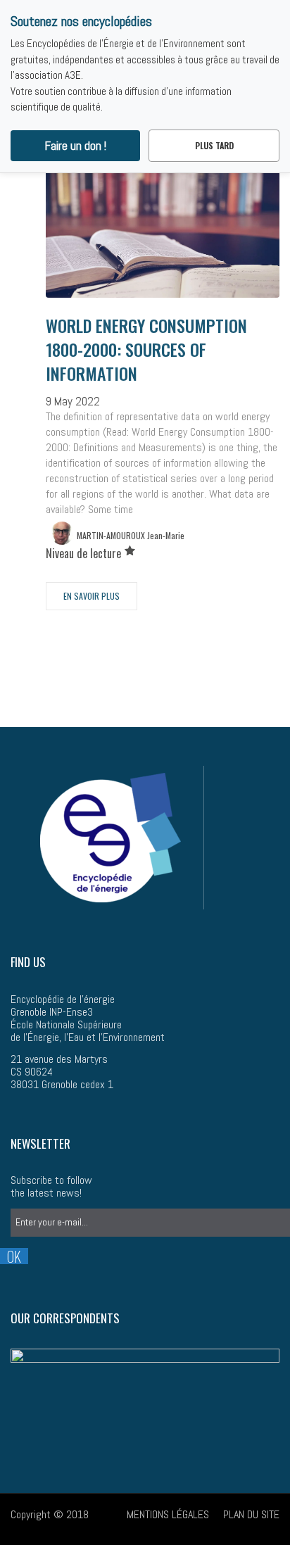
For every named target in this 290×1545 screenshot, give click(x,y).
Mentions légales (168, 1514)
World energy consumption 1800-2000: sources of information (146, 349)
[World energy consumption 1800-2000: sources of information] (162, 243)
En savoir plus (91, 596)
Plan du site (251, 1514)
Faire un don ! (75, 145)
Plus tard (214, 145)
